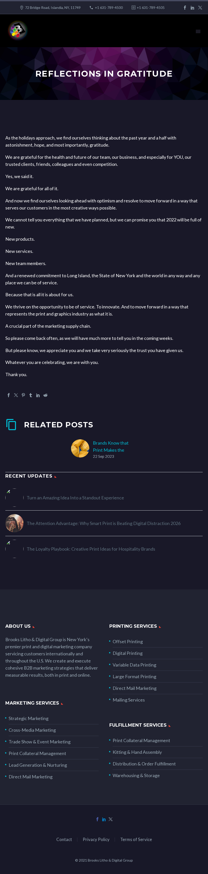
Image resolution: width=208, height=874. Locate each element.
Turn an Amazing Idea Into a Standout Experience (75, 497)
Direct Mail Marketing (135, 688)
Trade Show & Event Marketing (40, 741)
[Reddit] (45, 395)
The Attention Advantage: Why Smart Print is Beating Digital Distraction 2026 (104, 523)
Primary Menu (198, 31)
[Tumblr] (31, 395)
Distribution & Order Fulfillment (144, 763)
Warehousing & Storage (136, 775)
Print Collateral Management (37, 753)
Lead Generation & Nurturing (38, 765)
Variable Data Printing (134, 665)
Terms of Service (136, 839)
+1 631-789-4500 (109, 7)
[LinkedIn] (192, 8)
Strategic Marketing (28, 718)
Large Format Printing (134, 676)
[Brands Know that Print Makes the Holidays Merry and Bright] (82, 449)
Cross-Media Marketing (32, 730)
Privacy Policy (96, 839)
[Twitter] (200, 8)
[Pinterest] (23, 395)
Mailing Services (129, 700)
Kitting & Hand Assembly (137, 752)
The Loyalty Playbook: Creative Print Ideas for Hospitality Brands (91, 549)
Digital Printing (128, 653)
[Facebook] (185, 8)
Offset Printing (128, 641)
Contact (64, 839)
